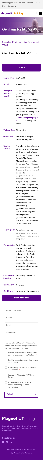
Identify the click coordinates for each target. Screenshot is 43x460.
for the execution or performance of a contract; (23, 361)
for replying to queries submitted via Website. (22, 369)
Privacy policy (6, 428)
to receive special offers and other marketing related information (20, 384)
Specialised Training (11, 42)
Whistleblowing (7, 431)
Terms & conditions (25, 428)
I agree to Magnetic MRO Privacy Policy (22, 376)
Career (19, 426)
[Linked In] (3, 442)
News (14, 426)
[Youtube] (11, 442)
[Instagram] (7, 442)
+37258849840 (34, 3)
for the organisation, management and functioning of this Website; (23, 354)
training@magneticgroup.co (14, 3)
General (21, 67)
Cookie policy (15, 428)
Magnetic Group (7, 426)
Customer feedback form (29, 426)
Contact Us (35, 428)
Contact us (12, 6)
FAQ (4, 6)
